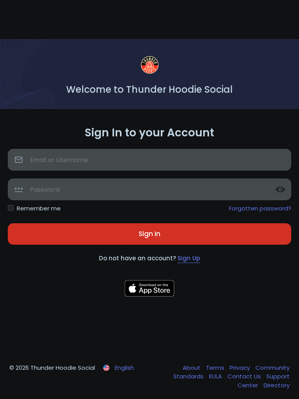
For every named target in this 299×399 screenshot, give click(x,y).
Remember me (39, 208)
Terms (216, 368)
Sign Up (189, 258)
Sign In (149, 233)
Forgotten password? (260, 208)
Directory (277, 385)
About (192, 368)
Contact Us (244, 376)
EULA (216, 376)
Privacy (241, 368)
